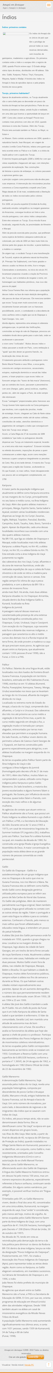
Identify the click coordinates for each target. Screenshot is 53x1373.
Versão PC (29, 1365)
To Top (49, 1364)
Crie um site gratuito (17, 1357)
